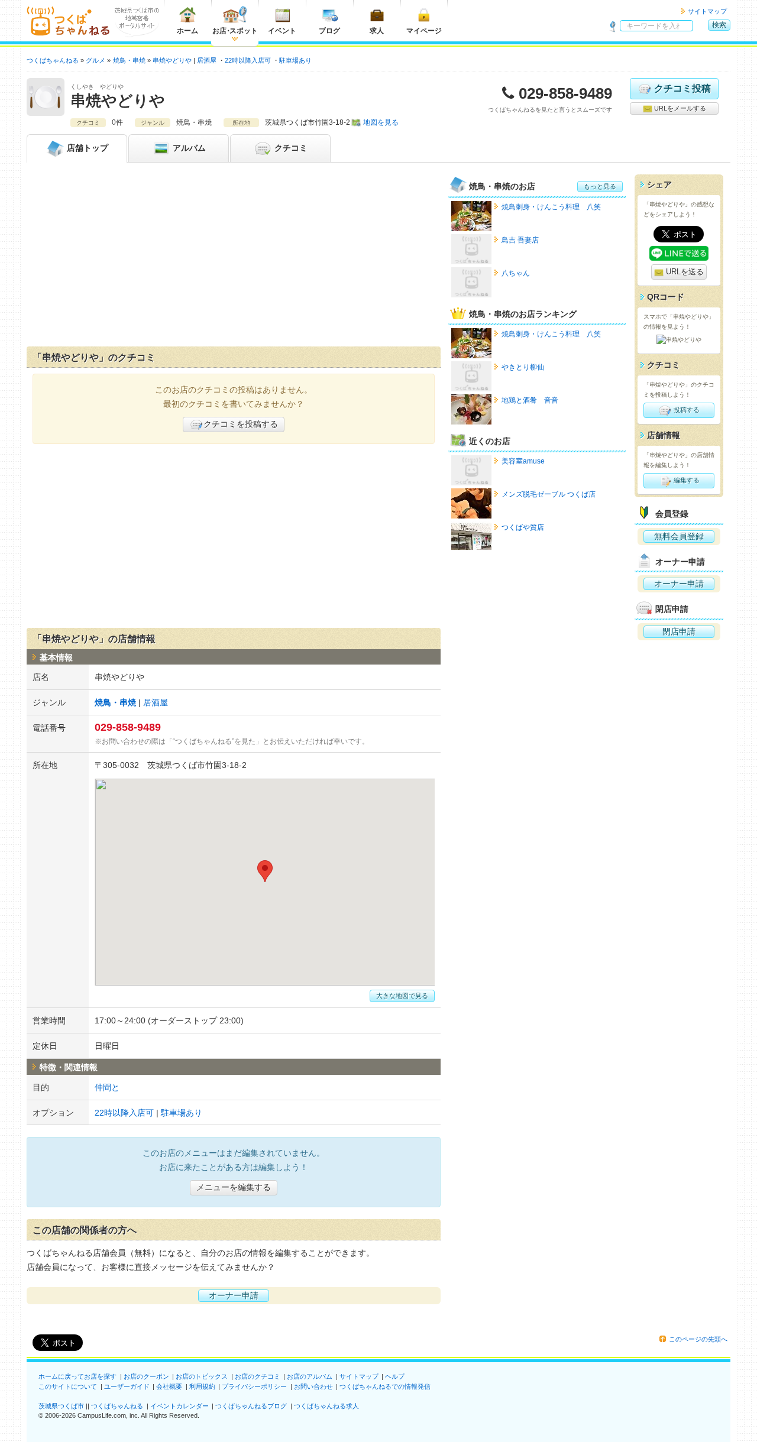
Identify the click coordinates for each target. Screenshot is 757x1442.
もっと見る (600, 186)
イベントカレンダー (179, 1405)
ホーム (187, 31)
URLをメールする (679, 108)
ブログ (329, 31)
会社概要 (169, 1386)
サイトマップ (707, 11)
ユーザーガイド (127, 1386)
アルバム (188, 148)
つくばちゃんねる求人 (326, 1405)
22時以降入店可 (248, 60)
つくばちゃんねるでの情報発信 (385, 1386)
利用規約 (202, 1386)
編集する (686, 480)
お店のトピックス (202, 1376)
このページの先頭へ (698, 1339)
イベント (282, 31)
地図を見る (381, 122)
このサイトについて (67, 1386)
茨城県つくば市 (61, 1405)
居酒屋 (206, 60)
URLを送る (684, 271)
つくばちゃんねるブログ (251, 1405)
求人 (377, 31)
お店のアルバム (309, 1376)
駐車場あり (295, 60)
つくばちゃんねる (117, 1405)
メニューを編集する (233, 1187)
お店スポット (235, 31)
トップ (87, 148)
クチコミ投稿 (682, 88)
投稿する (686, 409)
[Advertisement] (234, 257)
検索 (719, 25)
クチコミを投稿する (240, 424)
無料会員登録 (679, 536)
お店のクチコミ (257, 1376)
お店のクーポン (146, 1376)
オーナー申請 (233, 1295)
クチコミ (290, 148)
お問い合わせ (313, 1386)
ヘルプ (395, 1376)
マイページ (424, 31)
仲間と (107, 1087)
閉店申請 (678, 631)
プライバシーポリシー (254, 1386)
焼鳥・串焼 (115, 702)
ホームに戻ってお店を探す (77, 1376)
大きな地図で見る (402, 995)
